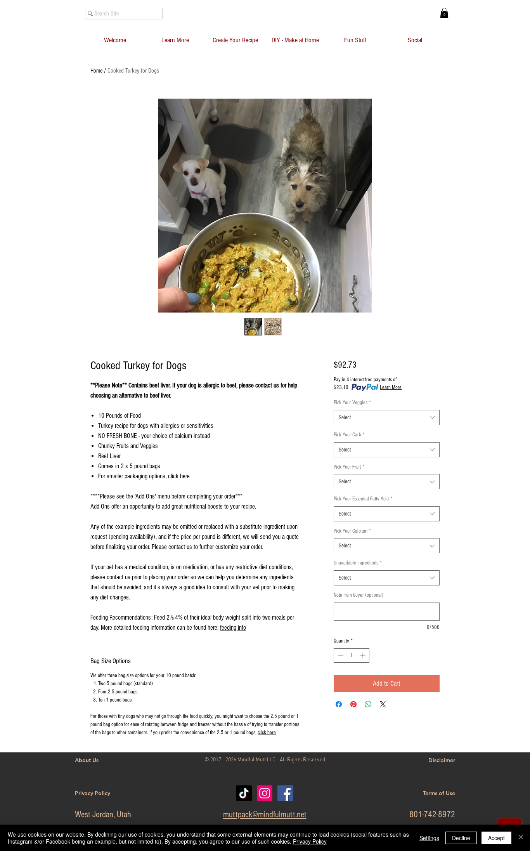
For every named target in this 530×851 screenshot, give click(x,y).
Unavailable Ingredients (358, 563)
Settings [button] (429, 838)
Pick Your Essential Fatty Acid (363, 499)
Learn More (391, 387)
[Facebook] (285, 793)
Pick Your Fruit (349, 467)
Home (96, 70)
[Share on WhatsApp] (368, 704)
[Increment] (363, 655)
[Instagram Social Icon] (264, 793)
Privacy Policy (310, 841)
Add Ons (145, 496)
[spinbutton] (352, 655)
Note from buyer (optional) (358, 595)
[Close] (520, 838)
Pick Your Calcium (352, 531)
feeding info (233, 627)
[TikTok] (244, 793)
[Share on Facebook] (338, 704)
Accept (496, 838)
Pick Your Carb (349, 435)
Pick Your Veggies (352, 402)
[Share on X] (383, 704)
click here (179, 476)
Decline (461, 838)
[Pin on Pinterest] (353, 704)
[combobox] (387, 417)
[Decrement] (340, 655)
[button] (444, 13)
